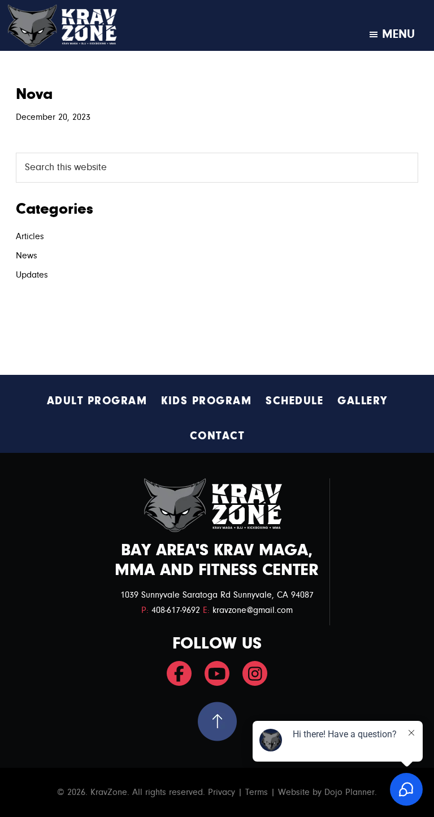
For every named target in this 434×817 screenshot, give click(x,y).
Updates (32, 275)
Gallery (362, 400)
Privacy (221, 792)
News (26, 255)
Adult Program (97, 400)
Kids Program (206, 400)
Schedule (294, 400)
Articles (30, 236)
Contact (217, 435)
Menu (398, 34)
